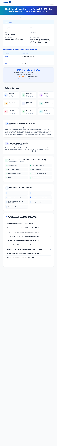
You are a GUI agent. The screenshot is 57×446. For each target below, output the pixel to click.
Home (4, 17)
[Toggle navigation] (52, 2)
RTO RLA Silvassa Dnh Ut (28, 56)
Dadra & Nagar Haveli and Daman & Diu (24, 17)
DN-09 (6, 56)
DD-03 (6, 60)
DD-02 (6, 63)
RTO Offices (10, 17)
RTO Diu (24, 63)
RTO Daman (25, 60)
